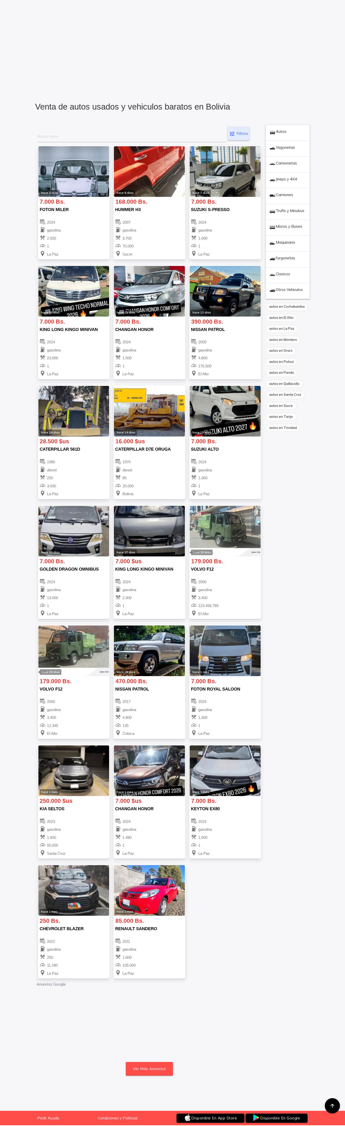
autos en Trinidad (283, 428)
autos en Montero (283, 340)
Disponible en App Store (214, 1118)
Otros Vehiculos (289, 289)
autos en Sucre (281, 406)
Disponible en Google (280, 1118)
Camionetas (286, 163)
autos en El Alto (281, 318)
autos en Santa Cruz (285, 394)
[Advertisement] (172, 56)
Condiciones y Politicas (118, 1118)
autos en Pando (281, 372)
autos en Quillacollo (284, 384)
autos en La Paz (281, 328)
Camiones (284, 194)
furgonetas (285, 258)
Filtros (238, 134)
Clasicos (283, 274)
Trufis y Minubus (290, 210)
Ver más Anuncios (149, 1068)
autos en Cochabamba (287, 306)
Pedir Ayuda (48, 1118)
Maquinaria (285, 242)
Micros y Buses (289, 226)
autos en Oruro (280, 350)
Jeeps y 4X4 (286, 179)
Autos (281, 131)
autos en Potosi (281, 362)
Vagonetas (285, 147)
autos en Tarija (281, 416)
